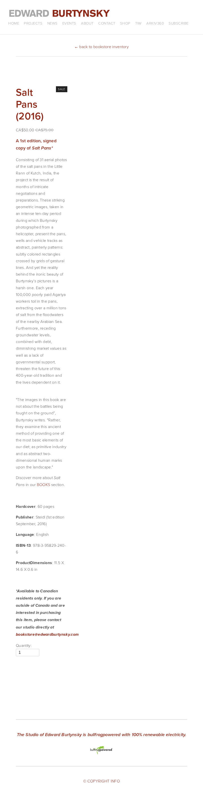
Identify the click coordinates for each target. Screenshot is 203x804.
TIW (138, 23)
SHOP (125, 23)
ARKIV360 (155, 23)
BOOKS (43, 484)
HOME (13, 23)
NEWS (52, 23)
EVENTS (69, 23)
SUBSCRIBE (179, 23)
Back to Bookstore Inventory (101, 46)
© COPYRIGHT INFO (101, 781)
